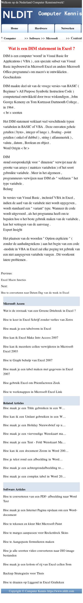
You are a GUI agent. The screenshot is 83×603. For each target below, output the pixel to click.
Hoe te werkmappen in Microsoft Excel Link (32, 391)
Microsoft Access (52, 39)
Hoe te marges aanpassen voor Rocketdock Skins (35, 532)
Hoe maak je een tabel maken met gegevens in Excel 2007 (38, 371)
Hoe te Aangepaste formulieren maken (28, 541)
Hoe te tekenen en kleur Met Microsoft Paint (32, 523)
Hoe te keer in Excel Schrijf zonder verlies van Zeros (38, 319)
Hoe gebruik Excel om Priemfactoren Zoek (31, 383)
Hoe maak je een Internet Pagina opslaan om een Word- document (40, 512)
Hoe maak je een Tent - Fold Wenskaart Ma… (34, 442)
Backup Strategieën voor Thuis (23, 573)
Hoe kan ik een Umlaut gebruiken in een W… (34, 416)
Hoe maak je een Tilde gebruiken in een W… (34, 408)
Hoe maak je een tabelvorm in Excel (27, 328)
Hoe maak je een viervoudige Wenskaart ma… (34, 433)
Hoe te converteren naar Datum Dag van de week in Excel (35, 292)
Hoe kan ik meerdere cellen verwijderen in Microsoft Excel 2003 (38, 348)
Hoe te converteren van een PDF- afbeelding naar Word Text (40, 498)
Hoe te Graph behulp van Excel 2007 (28, 360)
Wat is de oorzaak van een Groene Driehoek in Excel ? (39, 310)
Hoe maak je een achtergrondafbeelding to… (33, 467)
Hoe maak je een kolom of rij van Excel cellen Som (37, 564)
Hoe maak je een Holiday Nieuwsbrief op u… (34, 425)
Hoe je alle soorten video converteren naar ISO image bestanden (38, 552)
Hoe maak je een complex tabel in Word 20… (34, 476)
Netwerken (67, 28)
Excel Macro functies (14, 280)
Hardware (41, 28)
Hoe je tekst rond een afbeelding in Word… (33, 459)
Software (34, 38)
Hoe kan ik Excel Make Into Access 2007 (30, 337)
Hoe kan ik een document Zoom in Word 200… (36, 450)
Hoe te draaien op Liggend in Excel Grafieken (33, 582)
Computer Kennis (10, 39)
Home (14, 28)
